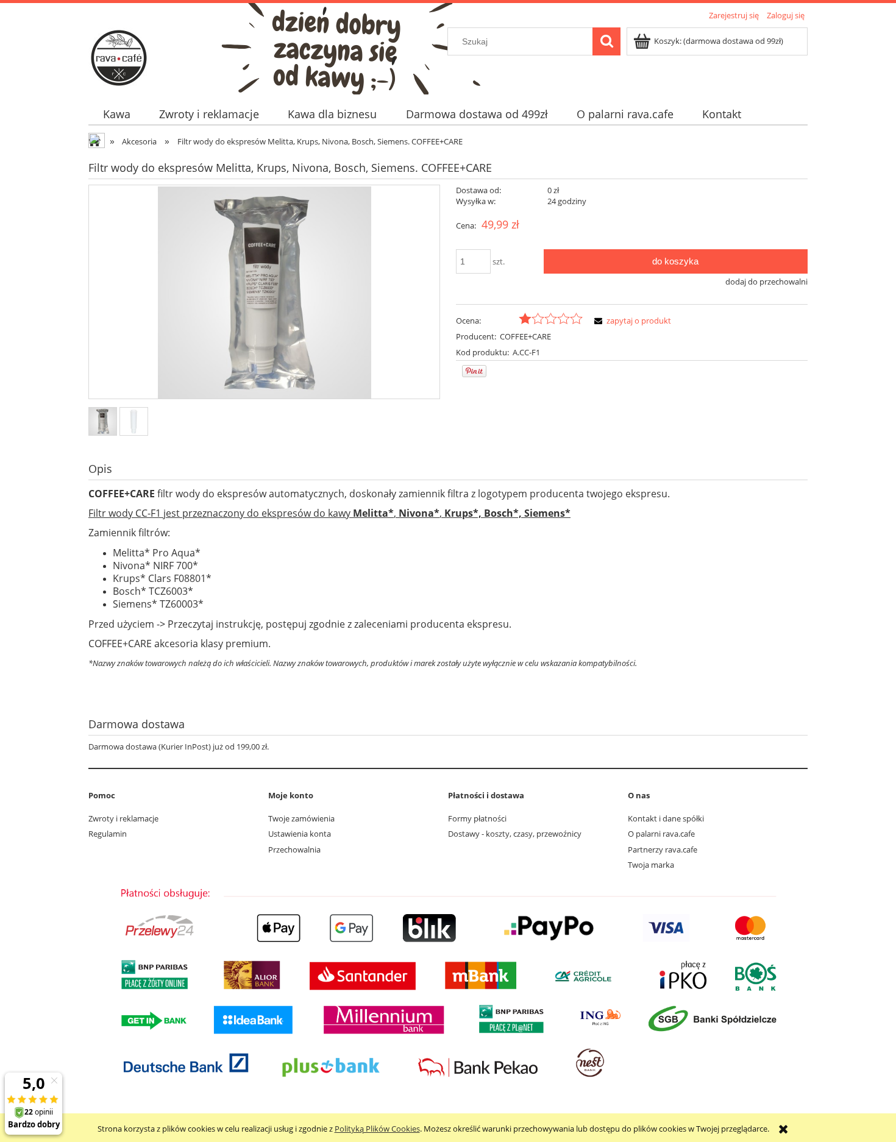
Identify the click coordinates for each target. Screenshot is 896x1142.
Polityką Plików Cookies (377, 1128)
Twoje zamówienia (301, 818)
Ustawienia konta (299, 833)
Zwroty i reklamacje (123, 818)
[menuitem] (116, 114)
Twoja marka (651, 864)
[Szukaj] (606, 41)
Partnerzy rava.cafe (662, 849)
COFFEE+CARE (525, 336)
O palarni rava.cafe (661, 833)
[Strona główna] (118, 56)
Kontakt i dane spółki (666, 818)
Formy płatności (477, 818)
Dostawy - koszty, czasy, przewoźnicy (514, 833)
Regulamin (107, 833)
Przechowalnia (294, 849)
